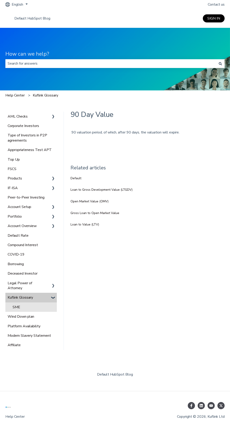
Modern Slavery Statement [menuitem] (29, 335)
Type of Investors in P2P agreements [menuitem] (27, 138)
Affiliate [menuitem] (14, 345)
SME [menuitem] (16, 307)
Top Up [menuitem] (14, 159)
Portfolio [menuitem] (15, 216)
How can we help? (27, 53)
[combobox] (110, 63)
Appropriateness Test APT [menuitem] (30, 149)
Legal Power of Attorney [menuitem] (20, 286)
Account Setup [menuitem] (19, 206)
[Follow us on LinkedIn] (201, 405)
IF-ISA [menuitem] (13, 188)
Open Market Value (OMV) (89, 201)
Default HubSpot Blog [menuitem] (115, 374)
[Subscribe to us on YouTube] (211, 405)
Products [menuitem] (15, 178)
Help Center (15, 95)
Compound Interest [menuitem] (23, 245)
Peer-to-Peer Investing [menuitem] (26, 197)
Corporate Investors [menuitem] (23, 125)
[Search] (220, 63)
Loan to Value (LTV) (85, 224)
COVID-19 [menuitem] (16, 254)
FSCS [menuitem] (12, 168)
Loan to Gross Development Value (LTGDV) (102, 190)
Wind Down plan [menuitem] (21, 316)
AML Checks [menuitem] (18, 116)
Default (76, 178)
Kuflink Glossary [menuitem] (20, 297)
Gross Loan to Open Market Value (95, 213)
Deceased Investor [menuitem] (23, 273)
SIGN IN (213, 18)
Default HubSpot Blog (32, 18)
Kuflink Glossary (45, 95)
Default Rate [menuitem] (18, 235)
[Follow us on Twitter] (221, 405)
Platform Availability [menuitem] (24, 326)
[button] (53, 116)
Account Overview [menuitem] (22, 225)
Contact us (216, 4)
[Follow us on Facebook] (191, 405)
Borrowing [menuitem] (16, 264)
